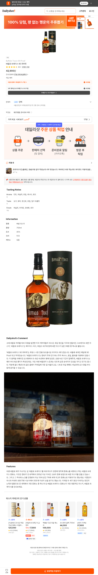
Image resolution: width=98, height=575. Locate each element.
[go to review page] (91, 162)
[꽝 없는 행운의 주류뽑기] (49, 22)
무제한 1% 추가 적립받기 (48, 93)
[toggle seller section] (90, 102)
